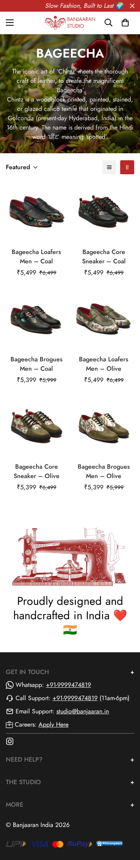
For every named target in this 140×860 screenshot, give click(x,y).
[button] (125, 23)
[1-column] (109, 167)
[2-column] (127, 167)
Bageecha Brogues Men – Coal (36, 364)
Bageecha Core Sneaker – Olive (37, 471)
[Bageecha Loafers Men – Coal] (36, 212)
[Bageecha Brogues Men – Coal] (36, 319)
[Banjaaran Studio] (70, 23)
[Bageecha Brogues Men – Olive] (103, 426)
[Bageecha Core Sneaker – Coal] (103, 212)
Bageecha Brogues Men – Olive (104, 471)
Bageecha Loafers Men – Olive (103, 364)
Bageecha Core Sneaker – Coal (104, 256)
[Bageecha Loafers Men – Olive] (103, 319)
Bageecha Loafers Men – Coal (36, 256)
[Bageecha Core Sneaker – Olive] (36, 426)
